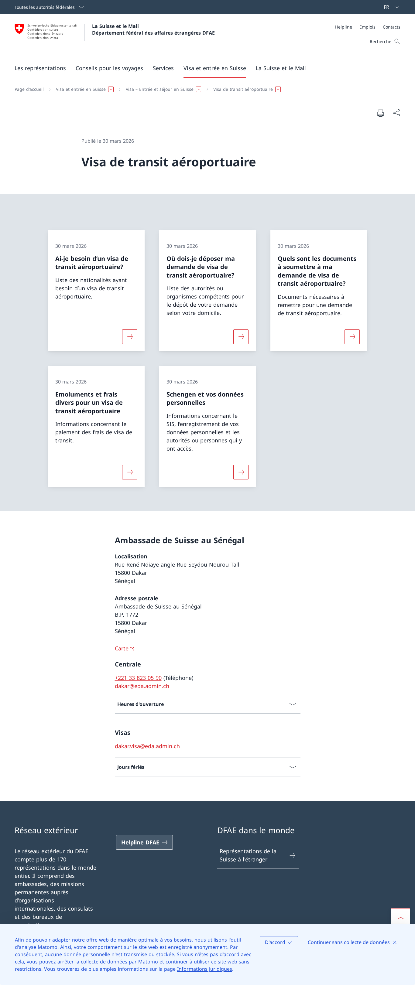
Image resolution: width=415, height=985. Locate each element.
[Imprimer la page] (380, 112)
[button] (40, 68)
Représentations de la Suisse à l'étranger (248, 855)
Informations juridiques (204, 969)
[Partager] (396, 112)
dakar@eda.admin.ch (142, 686)
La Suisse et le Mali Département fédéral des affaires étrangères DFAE (153, 29)
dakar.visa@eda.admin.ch (147, 746)
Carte (122, 648)
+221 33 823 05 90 (138, 677)
